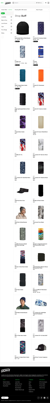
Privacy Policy (42, 385)
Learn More (17, 381)
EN (45, 2)
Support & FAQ (32, 389)
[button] (6, 17)
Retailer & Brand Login (19, 389)
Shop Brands (5, 385)
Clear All (10, 9)
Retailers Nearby (6, 381)
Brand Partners (18, 387)
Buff (2, 13)
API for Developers (43, 381)
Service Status (42, 383)
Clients (30, 385)
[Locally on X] (47, 398)
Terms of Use (42, 387)
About (30, 381)
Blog (30, 383)
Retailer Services (18, 383)
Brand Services (18, 385)
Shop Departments (6, 383)
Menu (2, 2)
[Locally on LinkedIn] (44, 398)
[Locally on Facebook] (41, 398)
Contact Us (31, 391)
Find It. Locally (40, 2)
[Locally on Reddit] (38, 398)
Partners (30, 387)
